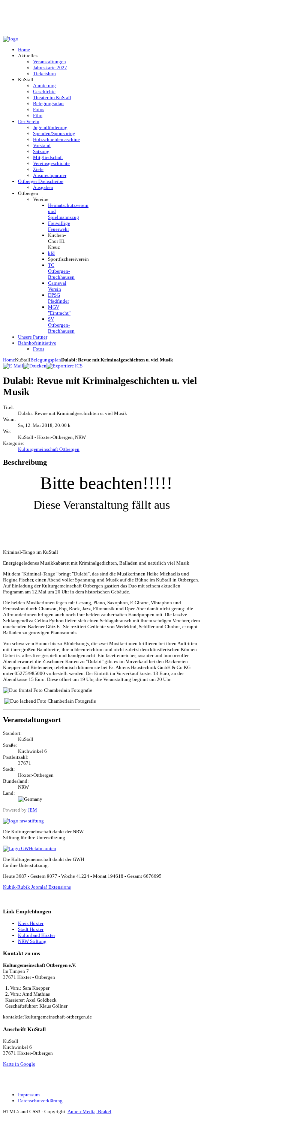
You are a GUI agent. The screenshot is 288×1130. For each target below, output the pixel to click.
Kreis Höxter (31, 923)
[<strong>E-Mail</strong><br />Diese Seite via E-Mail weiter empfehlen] (13, 366)
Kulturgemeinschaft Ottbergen (49, 449)
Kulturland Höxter (36, 935)
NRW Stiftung (32, 941)
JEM (32, 810)
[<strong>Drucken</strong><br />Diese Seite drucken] (34, 366)
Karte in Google (19, 1064)
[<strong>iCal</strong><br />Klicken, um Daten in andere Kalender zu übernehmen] (64, 366)
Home (9, 360)
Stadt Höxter (31, 929)
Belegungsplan (45, 360)
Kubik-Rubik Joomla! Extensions (37, 887)
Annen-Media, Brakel (89, 1111)
